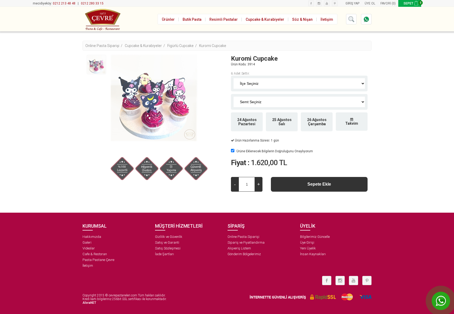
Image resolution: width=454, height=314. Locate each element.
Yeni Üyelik (308, 248)
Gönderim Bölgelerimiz (244, 254)
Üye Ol (370, 3)
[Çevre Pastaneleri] (102, 19)
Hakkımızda (91, 237)
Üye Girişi (307, 242)
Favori (385, 3)
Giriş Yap (352, 3)
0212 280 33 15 (92, 3)
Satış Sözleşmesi (167, 248)
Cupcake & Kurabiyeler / (145, 46)
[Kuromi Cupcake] (96, 64)
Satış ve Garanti (167, 242)
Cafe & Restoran (94, 254)
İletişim (87, 266)
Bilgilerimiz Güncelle (315, 237)
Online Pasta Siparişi (243, 237)
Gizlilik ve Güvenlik (168, 237)
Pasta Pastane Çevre (98, 260)
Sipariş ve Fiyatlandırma (246, 242)
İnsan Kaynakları (313, 254)
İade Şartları (164, 254)
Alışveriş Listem (239, 248)
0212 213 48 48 (64, 3)
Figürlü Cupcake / (182, 46)
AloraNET (89, 303)
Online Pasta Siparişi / (104, 46)
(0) (394, 3)
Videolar (88, 248)
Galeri (86, 242)
